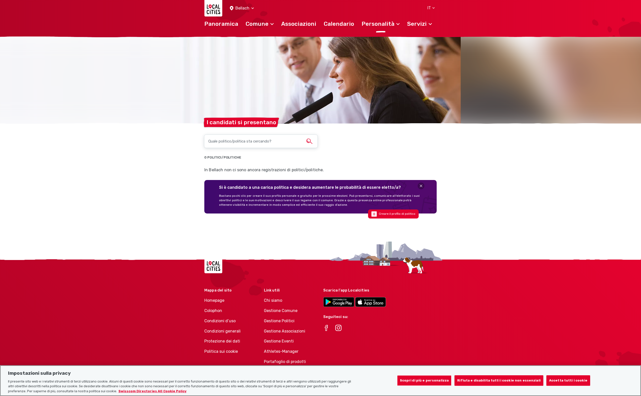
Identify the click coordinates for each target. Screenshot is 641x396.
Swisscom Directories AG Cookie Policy (152, 391)
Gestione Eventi (279, 341)
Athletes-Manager (281, 351)
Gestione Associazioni (284, 331)
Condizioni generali (222, 331)
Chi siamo (273, 300)
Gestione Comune (280, 310)
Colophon (213, 310)
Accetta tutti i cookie (568, 380)
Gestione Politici (279, 320)
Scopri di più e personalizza (424, 380)
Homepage (214, 300)
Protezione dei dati (222, 341)
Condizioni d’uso (220, 320)
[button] (242, 8)
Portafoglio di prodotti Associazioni (285, 364)
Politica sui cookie (221, 351)
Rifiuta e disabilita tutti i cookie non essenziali (499, 380)
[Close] (421, 185)
